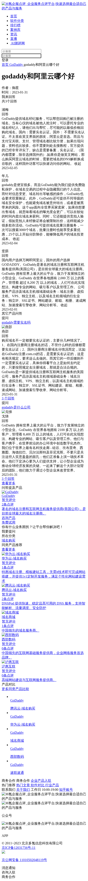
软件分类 (17, 21)
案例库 (15, 30)
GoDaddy (16, 64)
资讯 (13, 34)
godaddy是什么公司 (16, 407)
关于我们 (23, 789)
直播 (13, 39)
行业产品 (52, 785)
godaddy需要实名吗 (16, 322)
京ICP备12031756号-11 (18, 847)
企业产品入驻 (41, 780)
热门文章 (23, 785)
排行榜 (15, 25)
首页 (13, 16)
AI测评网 (17, 43)
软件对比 (38, 785)
